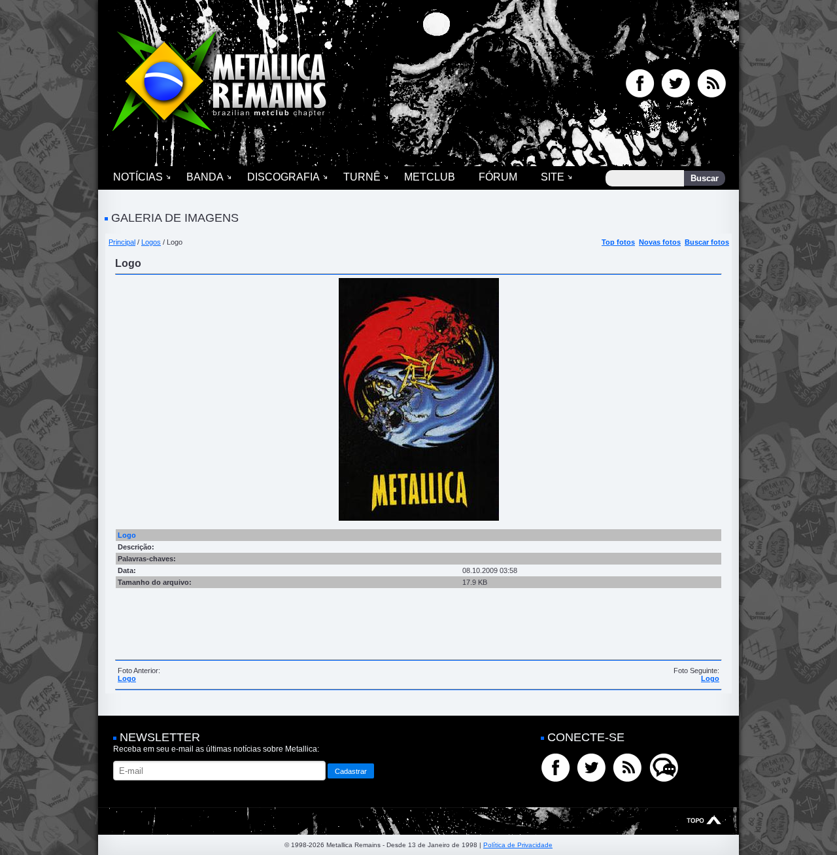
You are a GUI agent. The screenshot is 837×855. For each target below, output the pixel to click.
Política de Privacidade (518, 844)
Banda (205, 177)
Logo (127, 678)
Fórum (498, 177)
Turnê (362, 177)
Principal (122, 242)
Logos (151, 242)
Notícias (138, 177)
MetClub (429, 177)
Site (552, 177)
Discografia (283, 177)
